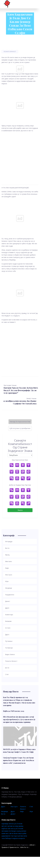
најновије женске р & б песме (12, 824)
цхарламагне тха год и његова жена (14, 836)
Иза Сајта (14, 807)
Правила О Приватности (10, 847)
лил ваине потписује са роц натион (14, 831)
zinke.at (31, 845)
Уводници (4, 811)
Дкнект (13, 814)
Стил (31, 807)
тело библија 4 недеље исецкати (13, 838)
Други (13, 811)
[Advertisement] (20, 156)
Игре (31, 811)
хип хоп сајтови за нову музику (12, 826)
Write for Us (24, 847)
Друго (3, 807)
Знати (20, 510)
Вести (3, 814)
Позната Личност (10, 51)
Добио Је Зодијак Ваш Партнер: (20, 485)
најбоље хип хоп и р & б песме (12, 828)
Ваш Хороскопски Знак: (20, 460)
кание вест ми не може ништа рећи (14, 833)
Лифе (22, 811)
